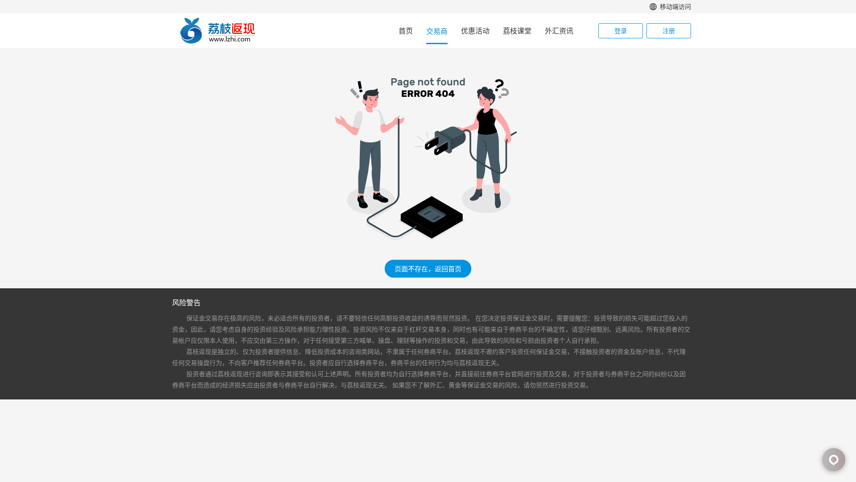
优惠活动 (475, 31)
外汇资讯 (559, 31)
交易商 (437, 31)
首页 (406, 31)
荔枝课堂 (517, 31)
